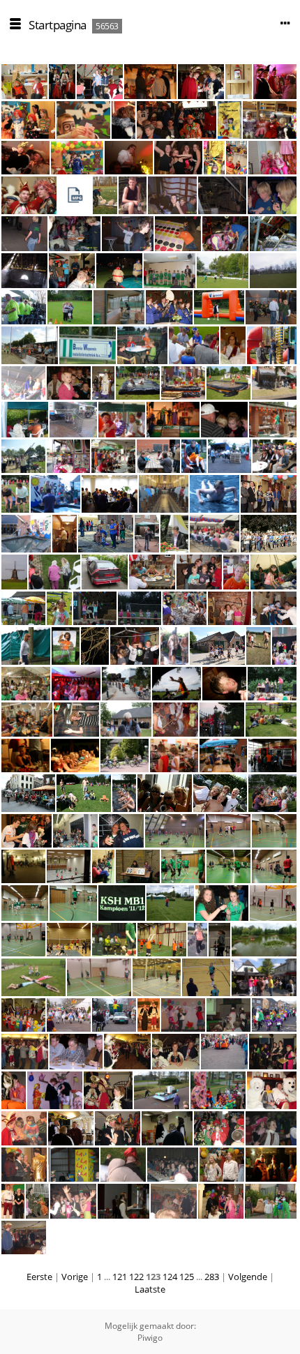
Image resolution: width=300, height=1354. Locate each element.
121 (119, 1276)
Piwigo (150, 1338)
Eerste (39, 1276)
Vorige (74, 1276)
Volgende (247, 1276)
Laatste (150, 1289)
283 (211, 1276)
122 (136, 1276)
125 (186, 1276)
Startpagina (58, 25)
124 (170, 1276)
